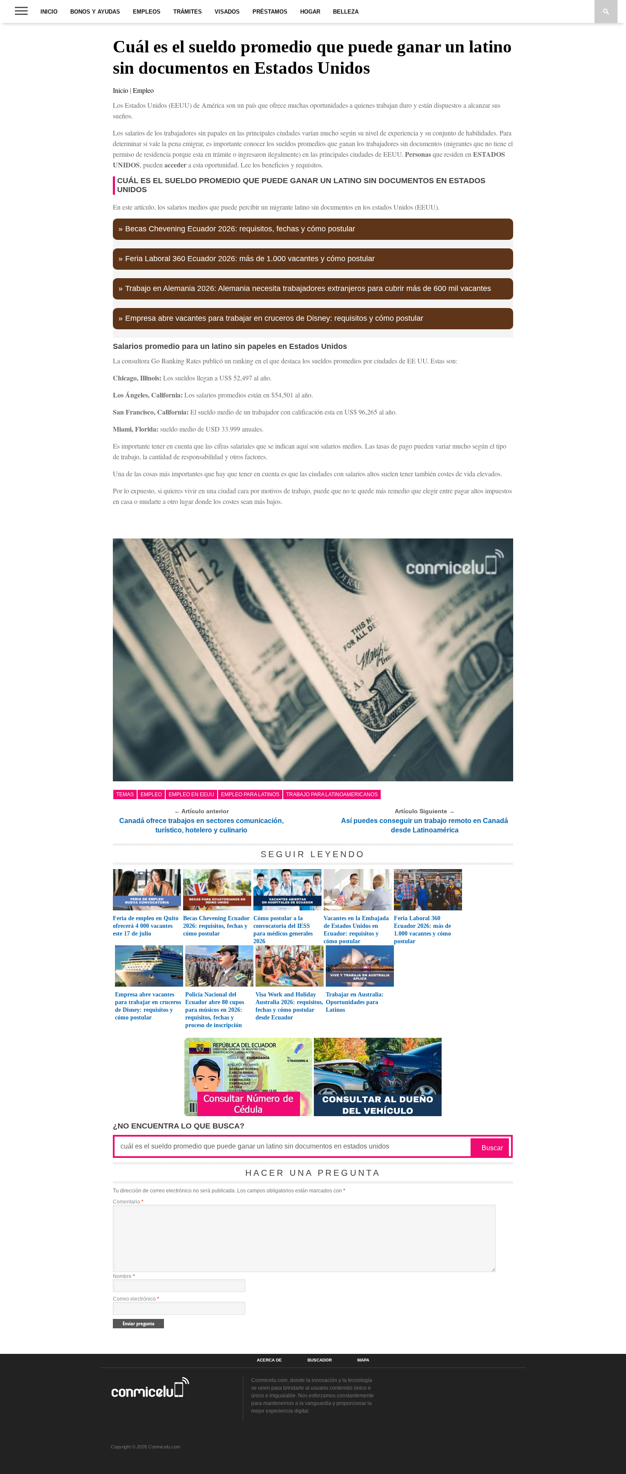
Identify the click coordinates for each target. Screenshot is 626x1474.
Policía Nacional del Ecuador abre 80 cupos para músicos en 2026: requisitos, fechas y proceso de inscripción (214, 1009)
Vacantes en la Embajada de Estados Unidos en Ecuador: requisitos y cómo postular (356, 929)
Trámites (187, 12)
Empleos (147, 12)
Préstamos (270, 12)
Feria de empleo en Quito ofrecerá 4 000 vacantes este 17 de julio (145, 926)
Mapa (363, 1360)
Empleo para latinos (250, 794)
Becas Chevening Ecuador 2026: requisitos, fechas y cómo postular (240, 229)
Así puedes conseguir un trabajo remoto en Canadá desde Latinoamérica (424, 825)
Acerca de (269, 1360)
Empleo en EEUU (191, 794)
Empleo (143, 90)
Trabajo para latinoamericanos (332, 794)
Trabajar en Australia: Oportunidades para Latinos (355, 1002)
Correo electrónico (136, 1299)
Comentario (128, 1202)
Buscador (319, 1360)
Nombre (124, 1276)
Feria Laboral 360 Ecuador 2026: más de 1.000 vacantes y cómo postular (250, 258)
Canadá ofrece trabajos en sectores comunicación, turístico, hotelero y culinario (201, 825)
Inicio (48, 12)
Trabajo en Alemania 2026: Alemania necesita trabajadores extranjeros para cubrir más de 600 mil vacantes (308, 288)
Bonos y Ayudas (95, 12)
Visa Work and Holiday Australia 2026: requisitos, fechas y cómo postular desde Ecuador (289, 1006)
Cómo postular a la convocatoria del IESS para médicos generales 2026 (283, 929)
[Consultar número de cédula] (248, 1113)
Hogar (310, 12)
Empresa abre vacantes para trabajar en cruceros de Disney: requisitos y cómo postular (274, 318)
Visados (227, 12)
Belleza (346, 12)
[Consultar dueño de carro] (378, 1113)
